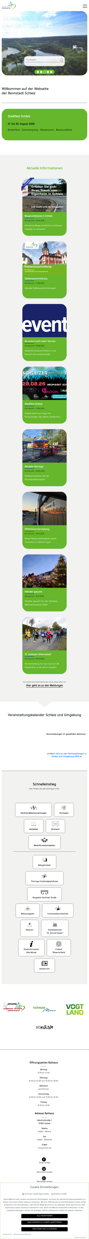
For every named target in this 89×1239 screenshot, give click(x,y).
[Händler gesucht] (44, 571)
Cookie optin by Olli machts (80, 1237)
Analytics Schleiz (60, 1194)
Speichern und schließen (44, 1229)
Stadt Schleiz (44, 1163)
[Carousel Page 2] (41, 72)
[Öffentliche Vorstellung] (44, 509)
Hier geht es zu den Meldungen (44, 685)
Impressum (7, 1235)
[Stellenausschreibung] (44, 258)
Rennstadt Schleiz (44, 1172)
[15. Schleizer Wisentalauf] (44, 634)
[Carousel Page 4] (48, 72)
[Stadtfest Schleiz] (44, 383)
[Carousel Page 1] (38, 72)
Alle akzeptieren (44, 1216)
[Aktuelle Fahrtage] (44, 446)
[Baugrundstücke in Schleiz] (44, 196)
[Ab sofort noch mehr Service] (44, 321)
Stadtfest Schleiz (19, 116)
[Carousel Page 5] (51, 72)
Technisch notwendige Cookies (37, 1194)
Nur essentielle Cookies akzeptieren (44, 1223)
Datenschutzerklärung (22, 1235)
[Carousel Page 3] (44, 72)
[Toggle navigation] (85, 7)
